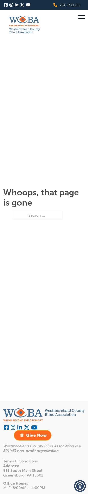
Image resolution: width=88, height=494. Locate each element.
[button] (80, 486)
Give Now (36, 435)
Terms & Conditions (20, 461)
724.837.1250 (70, 5)
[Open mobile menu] (81, 17)
